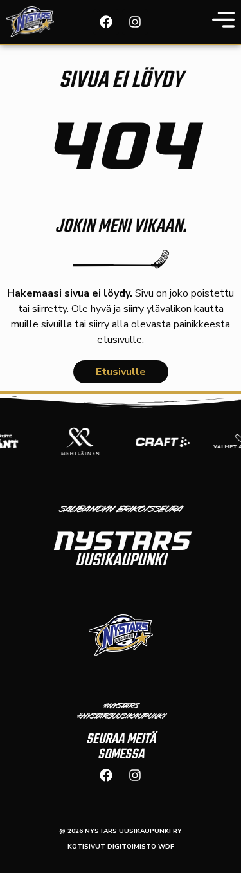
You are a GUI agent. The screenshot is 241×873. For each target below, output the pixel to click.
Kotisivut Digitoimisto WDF (120, 846)
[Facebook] (106, 22)
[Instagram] (135, 22)
